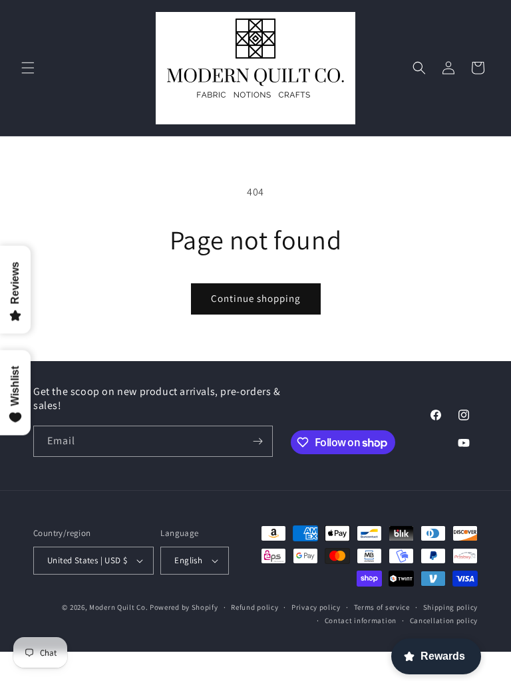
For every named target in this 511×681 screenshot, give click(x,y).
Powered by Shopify (184, 607)
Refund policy (254, 607)
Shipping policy (450, 607)
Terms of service (382, 607)
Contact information (361, 620)
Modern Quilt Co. (118, 607)
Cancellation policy (444, 620)
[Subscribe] (257, 441)
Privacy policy (316, 607)
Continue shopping (256, 298)
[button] (28, 67)
